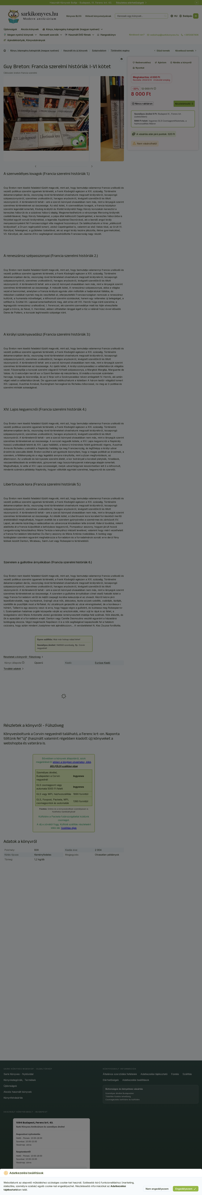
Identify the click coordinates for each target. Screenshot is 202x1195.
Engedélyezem (183, 1188)
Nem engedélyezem (157, 1188)
